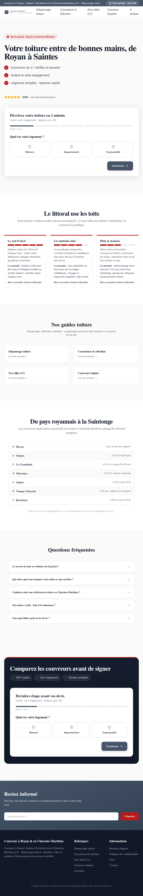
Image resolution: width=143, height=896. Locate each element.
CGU (112, 859)
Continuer (118, 165)
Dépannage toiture (43, 11)
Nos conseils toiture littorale (25, 282)
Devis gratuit (124, 3)
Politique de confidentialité (123, 854)
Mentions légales (118, 848)
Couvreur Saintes (113, 11)
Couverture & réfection (68, 11)
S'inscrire (130, 816)
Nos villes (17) (94, 11)
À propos (134, 11)
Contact (113, 865)
